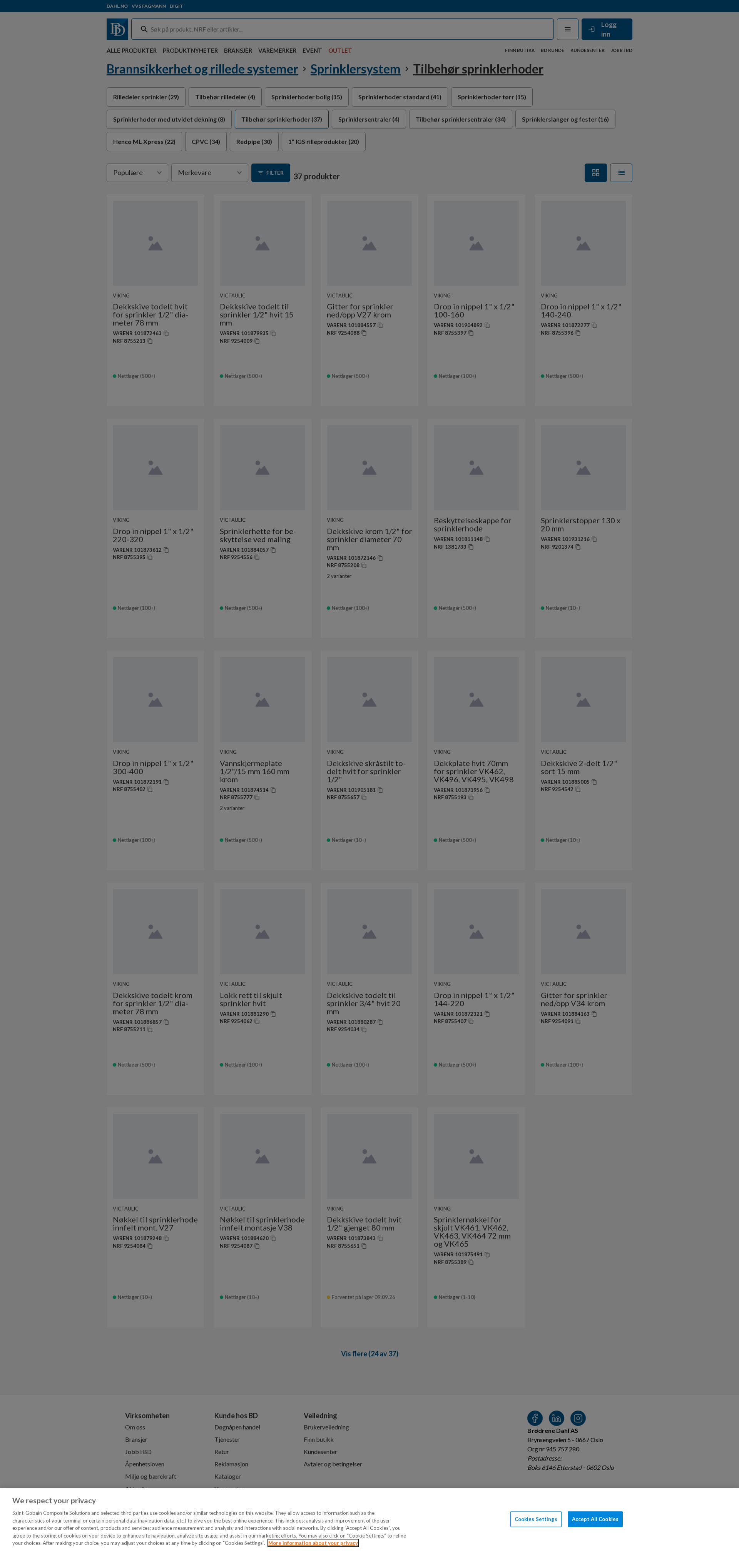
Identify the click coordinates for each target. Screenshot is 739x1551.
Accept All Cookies (595, 1519)
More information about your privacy (313, 1543)
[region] (369, 1519)
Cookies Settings (536, 1519)
